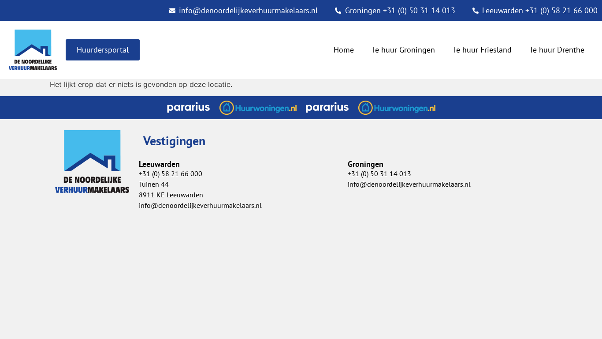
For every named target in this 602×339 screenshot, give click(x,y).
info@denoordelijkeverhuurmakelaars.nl (200, 205)
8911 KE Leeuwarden (171, 194)
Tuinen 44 (154, 184)
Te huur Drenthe (556, 50)
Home (344, 50)
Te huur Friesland (482, 50)
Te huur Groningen (403, 50)
